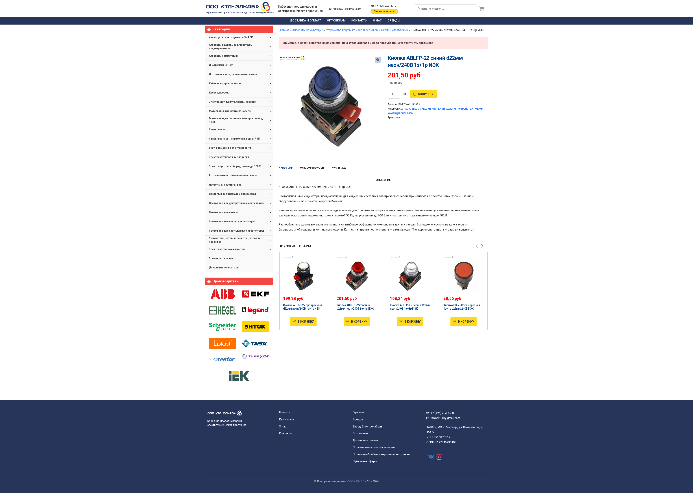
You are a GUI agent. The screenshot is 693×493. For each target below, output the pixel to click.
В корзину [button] (306, 321)
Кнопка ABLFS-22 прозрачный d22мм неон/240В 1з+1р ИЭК (302, 306)
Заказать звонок (384, 11)
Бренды (394, 20)
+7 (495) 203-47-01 (386, 5)
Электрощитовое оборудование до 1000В (235, 166)
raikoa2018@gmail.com (347, 8)
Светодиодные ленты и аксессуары (232, 221)
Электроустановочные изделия (229, 157)
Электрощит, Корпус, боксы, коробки (232, 101)
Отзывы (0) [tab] (339, 168)
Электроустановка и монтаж (227, 249)
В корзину (425, 94)
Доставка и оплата (305, 20)
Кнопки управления (394, 30)
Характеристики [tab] (312, 168)
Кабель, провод (219, 92)
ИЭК (398, 117)
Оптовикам (336, 20)
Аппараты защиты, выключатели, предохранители (230, 46)
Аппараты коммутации (307, 30)
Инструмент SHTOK (221, 65)
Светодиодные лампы (223, 212)
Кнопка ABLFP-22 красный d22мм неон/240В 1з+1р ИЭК (355, 306)
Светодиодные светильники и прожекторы (236, 230)
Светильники (217, 129)
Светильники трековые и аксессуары (232, 193)
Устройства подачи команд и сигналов (352, 30)
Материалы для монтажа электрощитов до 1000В (236, 120)
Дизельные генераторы (224, 267)
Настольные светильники (225, 184)
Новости (284, 412)
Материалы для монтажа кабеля (230, 111)
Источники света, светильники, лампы (233, 74)
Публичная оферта (365, 461)
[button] (378, 60)
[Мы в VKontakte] (431, 457)
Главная (284, 30)
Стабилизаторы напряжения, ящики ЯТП (234, 138)
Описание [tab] (286, 168)
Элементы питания (221, 258)
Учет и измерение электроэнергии (230, 147)
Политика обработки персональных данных (382, 454)
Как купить (286, 419)
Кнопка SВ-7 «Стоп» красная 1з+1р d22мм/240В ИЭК (461, 306)
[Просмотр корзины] (481, 8)
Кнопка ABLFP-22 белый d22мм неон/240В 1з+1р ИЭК (410, 306)
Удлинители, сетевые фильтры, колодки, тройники (235, 240)
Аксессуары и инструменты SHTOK (231, 37)
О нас (377, 20)
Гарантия (358, 412)
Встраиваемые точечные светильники (233, 175)
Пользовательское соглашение (374, 447)
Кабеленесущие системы (225, 83)
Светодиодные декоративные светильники (236, 203)
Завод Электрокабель (367, 426)
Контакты (359, 20)
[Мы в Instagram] (439, 457)
